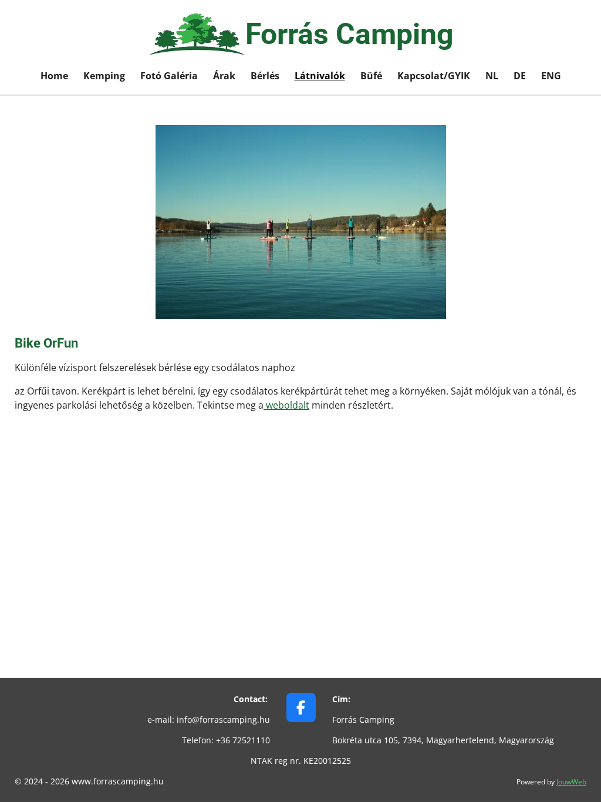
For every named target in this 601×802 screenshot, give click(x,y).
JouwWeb (571, 781)
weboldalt (286, 405)
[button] (561, 135)
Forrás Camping (349, 34)
